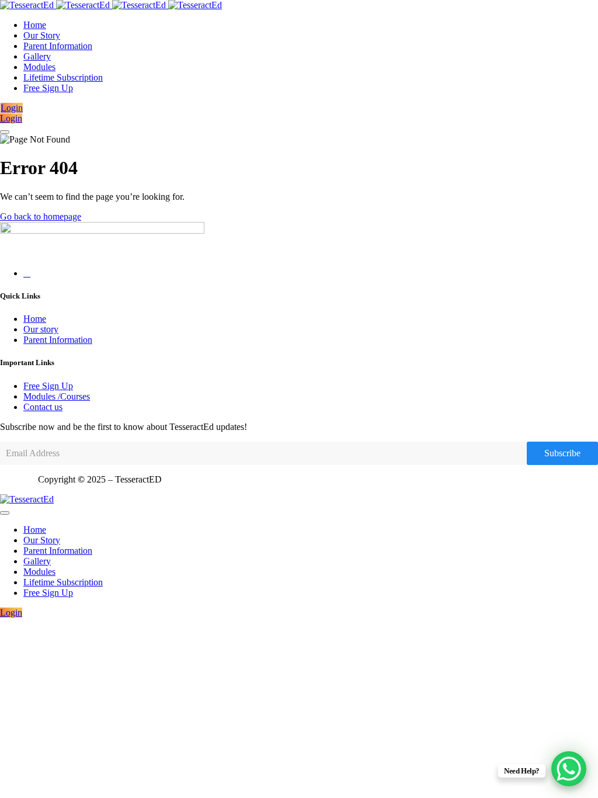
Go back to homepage (40, 216)
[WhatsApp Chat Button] (568, 768)
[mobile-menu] (4, 132)
